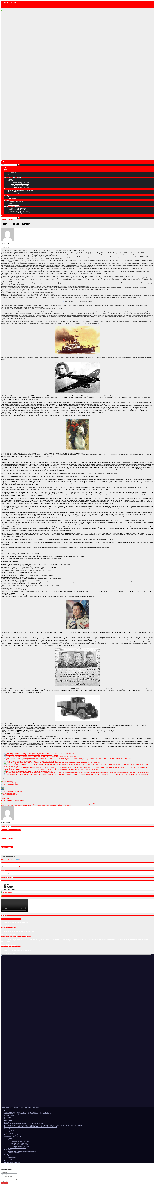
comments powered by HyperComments (12, 800)
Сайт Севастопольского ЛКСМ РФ (18, 211)
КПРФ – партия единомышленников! (40, 771)
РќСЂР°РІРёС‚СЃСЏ (7, 798)
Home (6, 1110)
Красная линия (5, 936)
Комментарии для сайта (10, 859)
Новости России (16, 919)
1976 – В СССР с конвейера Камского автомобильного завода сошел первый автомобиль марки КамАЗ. (101, 758)
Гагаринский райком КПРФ (20, 184)
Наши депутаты (9, 188)
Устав (9, 174)
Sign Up (6, 1122)
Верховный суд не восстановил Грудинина (45, 755)
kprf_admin (5, 244)
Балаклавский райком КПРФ (20, 182)
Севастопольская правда (15, 201)
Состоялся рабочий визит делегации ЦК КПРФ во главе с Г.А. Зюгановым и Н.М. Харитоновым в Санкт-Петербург (113, 774)
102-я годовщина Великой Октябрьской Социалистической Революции (26, 1112)
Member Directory (9, 1115)
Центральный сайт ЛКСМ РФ (17, 209)
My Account (7, 1117)
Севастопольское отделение (12, 177)
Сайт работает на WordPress (9, 1107)
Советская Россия (13, 205)
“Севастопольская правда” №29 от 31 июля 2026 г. (17, 850)
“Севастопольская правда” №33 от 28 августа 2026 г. (18, 931)
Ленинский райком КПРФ (19, 185)
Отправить (4, 1183)
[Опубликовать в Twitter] (8, 793)
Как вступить (12, 172)
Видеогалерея (12, 198)
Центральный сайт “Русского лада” (19, 213)
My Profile (7, 1119)
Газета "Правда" (6, 919)
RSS (3, 896)
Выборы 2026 (5, 830)
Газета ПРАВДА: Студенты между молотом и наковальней (60, 756)
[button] (1, 163)
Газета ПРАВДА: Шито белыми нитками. (44, 761)
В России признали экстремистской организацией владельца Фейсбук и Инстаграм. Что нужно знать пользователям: (113, 772)
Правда (10, 203)
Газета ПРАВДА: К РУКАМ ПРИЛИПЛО (14, 922)
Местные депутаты (14, 193)
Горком (10, 179)
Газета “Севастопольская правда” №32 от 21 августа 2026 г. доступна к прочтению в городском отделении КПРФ (37, 842)
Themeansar (35, 1107)
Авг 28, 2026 (5, 953)
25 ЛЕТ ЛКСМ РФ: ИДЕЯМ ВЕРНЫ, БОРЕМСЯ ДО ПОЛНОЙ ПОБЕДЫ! (27, 1114)
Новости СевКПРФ (7, 219)
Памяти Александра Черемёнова (14, 1135)
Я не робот (6, 1181)
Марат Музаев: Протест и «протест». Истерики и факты (57, 753)
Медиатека (7, 195)
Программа (11, 176)
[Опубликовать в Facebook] (9, 781)
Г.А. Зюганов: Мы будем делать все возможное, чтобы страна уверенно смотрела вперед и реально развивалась (36, 805)
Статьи (10, 1159)
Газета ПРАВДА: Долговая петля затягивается (16, 950)
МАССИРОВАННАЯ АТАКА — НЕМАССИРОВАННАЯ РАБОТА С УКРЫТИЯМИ (30, 1127)
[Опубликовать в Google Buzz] (10, 783)
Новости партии (9, 887)
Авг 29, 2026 (5, 926)
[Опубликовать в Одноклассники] (11, 791)
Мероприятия (8, 886)
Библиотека (7, 200)
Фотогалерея (12, 197)
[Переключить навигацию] (4, 161)
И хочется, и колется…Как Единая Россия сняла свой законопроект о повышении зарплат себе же (96, 759)
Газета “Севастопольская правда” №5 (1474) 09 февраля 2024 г (23, 1123)
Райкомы (10, 180)
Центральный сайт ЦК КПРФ (17, 208)
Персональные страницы (12, 206)
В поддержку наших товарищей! (11, 833)
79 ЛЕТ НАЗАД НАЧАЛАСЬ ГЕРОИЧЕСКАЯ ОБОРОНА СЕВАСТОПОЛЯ (76, 763)
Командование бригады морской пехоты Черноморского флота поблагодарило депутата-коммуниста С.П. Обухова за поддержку (43, 1125)
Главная (6, 169)
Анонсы (6, 884)
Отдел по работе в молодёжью (17, 1148)
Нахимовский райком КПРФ (20, 187)
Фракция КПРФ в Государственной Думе (20, 190)
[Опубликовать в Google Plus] (10, 784)
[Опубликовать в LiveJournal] (10, 786)
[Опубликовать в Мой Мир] (2, 790)
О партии (7, 171)
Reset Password (8, 1120)
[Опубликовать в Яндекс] (9, 794)
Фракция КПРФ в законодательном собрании (22, 192)
